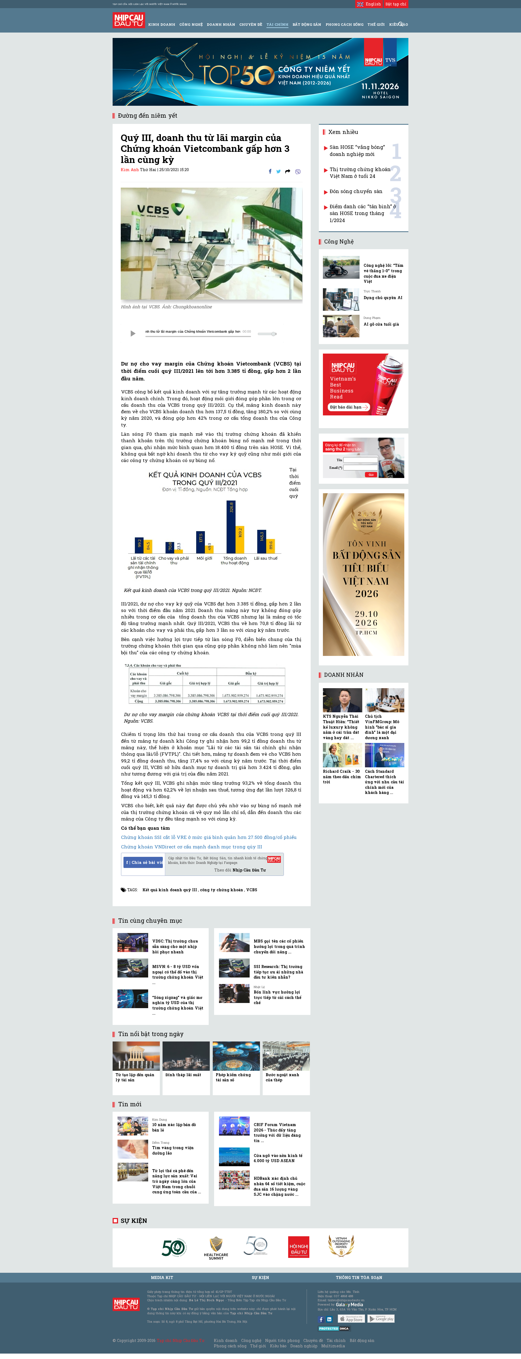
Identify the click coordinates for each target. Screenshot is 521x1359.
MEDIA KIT (162, 1277)
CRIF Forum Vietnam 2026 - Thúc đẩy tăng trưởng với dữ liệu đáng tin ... (277, 1132)
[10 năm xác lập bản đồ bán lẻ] (132, 1126)
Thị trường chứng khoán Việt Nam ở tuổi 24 (360, 173)
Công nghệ (251, 1340)
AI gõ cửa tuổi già (381, 324)
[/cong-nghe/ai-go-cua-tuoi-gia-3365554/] (341, 326)
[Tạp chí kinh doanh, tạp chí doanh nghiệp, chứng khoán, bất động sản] (129, 19)
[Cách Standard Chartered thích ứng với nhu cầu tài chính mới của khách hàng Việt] (384, 755)
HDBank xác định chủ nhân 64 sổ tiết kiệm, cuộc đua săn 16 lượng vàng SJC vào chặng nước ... (279, 1186)
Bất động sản (307, 24)
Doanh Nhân (221, 24)
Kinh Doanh (161, 24)
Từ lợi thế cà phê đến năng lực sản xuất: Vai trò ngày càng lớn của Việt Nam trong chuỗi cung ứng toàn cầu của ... (176, 1181)
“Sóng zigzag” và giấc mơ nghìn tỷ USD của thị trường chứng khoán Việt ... (177, 1005)
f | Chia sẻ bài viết (144, 862)
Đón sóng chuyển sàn (356, 191)
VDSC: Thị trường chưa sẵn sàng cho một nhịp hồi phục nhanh (175, 946)
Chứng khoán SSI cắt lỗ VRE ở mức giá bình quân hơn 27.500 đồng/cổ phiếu (209, 837)
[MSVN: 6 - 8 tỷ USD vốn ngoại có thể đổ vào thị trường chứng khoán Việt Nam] (132, 968)
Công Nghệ (190, 24)
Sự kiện (134, 1221)
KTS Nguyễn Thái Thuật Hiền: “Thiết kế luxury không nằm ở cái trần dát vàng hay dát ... (341, 727)
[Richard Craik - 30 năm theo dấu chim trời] (342, 755)
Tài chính (336, 1340)
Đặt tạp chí (396, 4)
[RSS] (288, 171)
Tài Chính (277, 24)
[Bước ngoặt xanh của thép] (286, 1055)
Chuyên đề (250, 24)
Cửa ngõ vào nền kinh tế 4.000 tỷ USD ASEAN (278, 1158)
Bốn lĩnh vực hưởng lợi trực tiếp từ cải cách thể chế (277, 997)
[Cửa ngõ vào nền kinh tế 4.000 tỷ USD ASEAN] (234, 1157)
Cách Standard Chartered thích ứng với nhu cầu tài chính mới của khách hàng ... (384, 782)
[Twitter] (278, 171)
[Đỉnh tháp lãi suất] (186, 1055)
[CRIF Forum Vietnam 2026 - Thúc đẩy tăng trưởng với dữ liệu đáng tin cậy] (234, 1126)
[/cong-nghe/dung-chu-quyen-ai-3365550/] (341, 299)
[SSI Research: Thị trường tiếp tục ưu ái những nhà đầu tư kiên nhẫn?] (234, 968)
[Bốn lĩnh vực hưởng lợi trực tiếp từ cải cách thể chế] (234, 993)
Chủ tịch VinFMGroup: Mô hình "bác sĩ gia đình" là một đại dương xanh (382, 727)
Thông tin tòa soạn (359, 1277)
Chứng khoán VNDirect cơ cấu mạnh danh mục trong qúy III (191, 847)
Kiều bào (278, 1345)
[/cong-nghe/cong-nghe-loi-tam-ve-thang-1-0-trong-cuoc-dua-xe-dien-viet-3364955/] (341, 267)
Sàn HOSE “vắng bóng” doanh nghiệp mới (357, 150)
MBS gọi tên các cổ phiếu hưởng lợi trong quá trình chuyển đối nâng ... (279, 946)
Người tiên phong (282, 1340)
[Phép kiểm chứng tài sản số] (236, 1055)
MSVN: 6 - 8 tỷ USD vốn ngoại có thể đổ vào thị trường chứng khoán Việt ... (177, 974)
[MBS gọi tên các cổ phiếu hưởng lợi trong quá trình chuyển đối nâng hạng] (234, 942)
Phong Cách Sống (344, 24)
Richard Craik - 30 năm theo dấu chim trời (342, 776)
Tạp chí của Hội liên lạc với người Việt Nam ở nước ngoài (150, 4)
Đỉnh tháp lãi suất (183, 1074)
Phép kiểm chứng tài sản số (233, 1077)
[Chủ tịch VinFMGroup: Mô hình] (384, 700)
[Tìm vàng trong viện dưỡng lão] (132, 1149)
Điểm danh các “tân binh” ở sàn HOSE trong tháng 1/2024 (363, 213)
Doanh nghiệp (303, 1345)
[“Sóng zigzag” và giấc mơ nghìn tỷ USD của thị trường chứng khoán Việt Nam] (132, 998)
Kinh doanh (225, 1340)
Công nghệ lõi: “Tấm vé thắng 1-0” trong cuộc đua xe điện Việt (384, 273)
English (372, 4)
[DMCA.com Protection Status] (334, 1328)
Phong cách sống (230, 1345)
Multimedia (333, 1345)
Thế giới (376, 24)
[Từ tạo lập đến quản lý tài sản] (136, 1055)
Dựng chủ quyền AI (383, 297)
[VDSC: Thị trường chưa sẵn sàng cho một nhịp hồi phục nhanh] (132, 942)
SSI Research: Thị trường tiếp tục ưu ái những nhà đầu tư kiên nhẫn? (278, 972)
